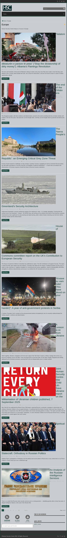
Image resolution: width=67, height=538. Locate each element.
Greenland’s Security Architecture (20, 206)
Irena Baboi (5, 69)
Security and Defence (34, 209)
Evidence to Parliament (29, 261)
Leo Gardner (59, 338)
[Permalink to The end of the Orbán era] (29, 111)
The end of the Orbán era (60, 88)
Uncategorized (43, 161)
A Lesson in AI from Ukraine (60, 330)
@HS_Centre (38, 521)
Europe (19, 69)
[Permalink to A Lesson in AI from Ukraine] (29, 351)
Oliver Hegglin (6, 209)
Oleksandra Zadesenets (8, 161)
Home (4, 21)
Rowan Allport (5, 261)
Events (25, 405)
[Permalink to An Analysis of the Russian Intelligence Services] (26, 497)
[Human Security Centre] (7, 8)
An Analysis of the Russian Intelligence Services (57, 474)
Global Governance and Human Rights (35, 405)
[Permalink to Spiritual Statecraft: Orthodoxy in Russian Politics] (29, 450)
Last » (26, 510)
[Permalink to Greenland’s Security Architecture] (29, 203)
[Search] (64, 8)
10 (18, 510)
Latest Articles (25, 69)
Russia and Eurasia (36, 161)
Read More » (5, 78)
